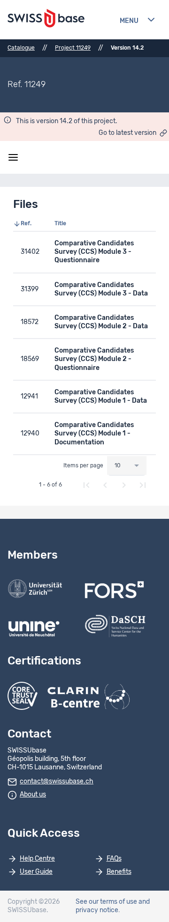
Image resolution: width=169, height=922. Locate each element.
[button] (30, 224)
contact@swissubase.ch (56, 781)
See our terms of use (106, 902)
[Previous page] (105, 485)
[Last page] (142, 485)
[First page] (86, 485)
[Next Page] (124, 485)
